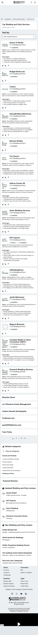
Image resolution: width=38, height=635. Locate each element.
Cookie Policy (24, 586)
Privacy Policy (24, 583)
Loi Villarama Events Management (16, 404)
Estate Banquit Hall (9, 530)
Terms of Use (24, 581)
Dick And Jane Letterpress (12, 561)
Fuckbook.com (8, 418)
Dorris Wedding (12, 508)
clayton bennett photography (14, 411)
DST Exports (11, 501)
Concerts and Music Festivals (10, 459)
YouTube (21, 593)
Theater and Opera (7, 467)
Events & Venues (7, 462)
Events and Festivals (9, 456)
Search (31, 2)
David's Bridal (11, 493)
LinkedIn (25, 593)
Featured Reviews (10, 481)
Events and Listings (7, 465)
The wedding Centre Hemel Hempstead (17, 553)
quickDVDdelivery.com (11, 425)
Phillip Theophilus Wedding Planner (16, 545)
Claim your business (9, 586)
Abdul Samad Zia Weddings (12, 537)
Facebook (12, 593)
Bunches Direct (8, 397)
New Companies (17, 589)
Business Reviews (28, 589)
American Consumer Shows (16, 516)
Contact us (7, 572)
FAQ (22, 570)
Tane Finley (7, 432)
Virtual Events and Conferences (11, 470)
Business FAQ (7, 581)
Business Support (9, 583)
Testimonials (7, 575)
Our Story (6, 570)
